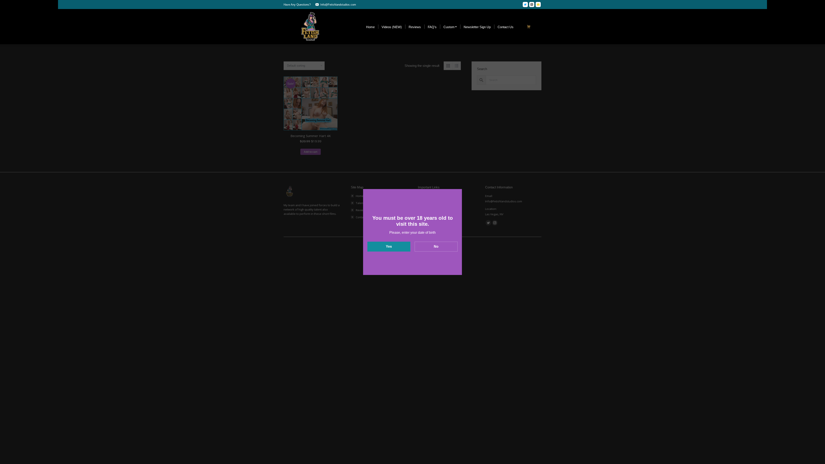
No (436, 246)
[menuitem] (370, 27)
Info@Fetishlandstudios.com (338, 4)
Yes (389, 246)
